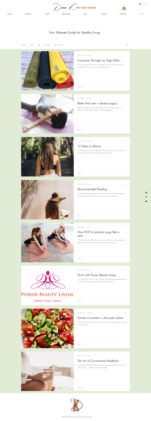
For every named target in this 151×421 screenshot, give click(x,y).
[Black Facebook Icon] (146, 197)
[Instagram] (146, 193)
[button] (124, 7)
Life (32, 45)
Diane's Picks (58, 45)
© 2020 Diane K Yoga (69, 417)
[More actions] (126, 55)
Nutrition (47, 45)
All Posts (24, 45)
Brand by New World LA (84, 417)
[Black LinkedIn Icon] (146, 201)
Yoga (38, 45)
